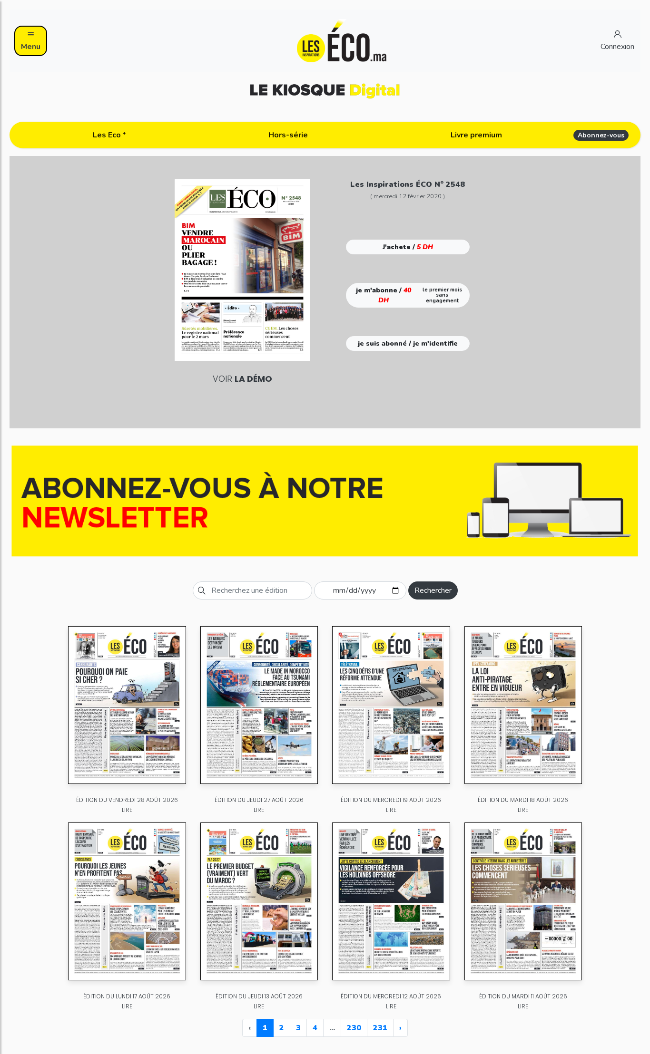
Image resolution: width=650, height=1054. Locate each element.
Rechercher (433, 590)
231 (380, 1028)
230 (354, 1028)
